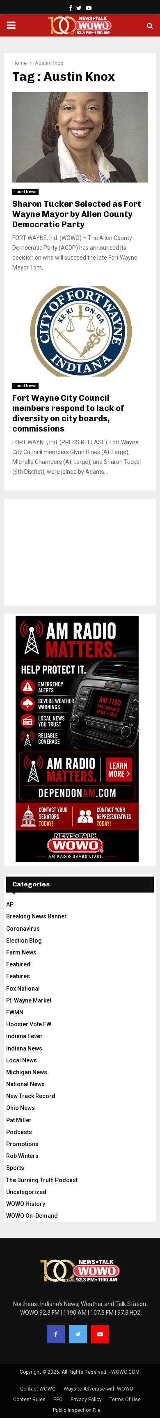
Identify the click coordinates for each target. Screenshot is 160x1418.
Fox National (23, 988)
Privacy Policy (86, 1399)
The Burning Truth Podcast (42, 1180)
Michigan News (26, 1072)
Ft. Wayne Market (28, 1000)
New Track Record (30, 1096)
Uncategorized (26, 1192)
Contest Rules (29, 1399)
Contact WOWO (38, 1389)
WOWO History (25, 1204)
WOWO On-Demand (32, 1215)
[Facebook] (56, 1334)
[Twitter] (78, 1334)
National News (25, 1084)
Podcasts (19, 1132)
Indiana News (24, 1048)
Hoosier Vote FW (28, 1024)
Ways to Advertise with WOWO (98, 1389)
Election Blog (24, 940)
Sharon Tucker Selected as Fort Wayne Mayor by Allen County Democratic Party (76, 214)
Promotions (22, 1144)
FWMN (14, 1012)
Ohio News (20, 1108)
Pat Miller (19, 1120)
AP (10, 904)
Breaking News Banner (36, 916)
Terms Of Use (125, 1399)
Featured (18, 964)
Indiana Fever (24, 1036)
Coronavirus (23, 928)
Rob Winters (22, 1156)
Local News (25, 192)
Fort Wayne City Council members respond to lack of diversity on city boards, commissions (68, 413)
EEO (58, 1399)
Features (18, 976)
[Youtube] (100, 1334)
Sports (15, 1168)
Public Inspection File (77, 1410)
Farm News (21, 952)
